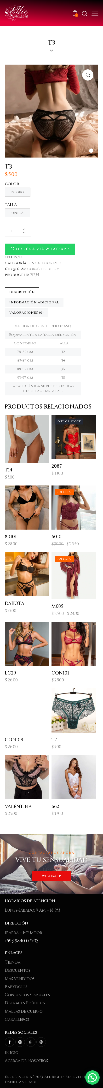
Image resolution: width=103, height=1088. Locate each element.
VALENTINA (18, 807)
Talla (11, 204)
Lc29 (10, 673)
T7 (54, 740)
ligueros (50, 268)
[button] (91, 150)
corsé (33, 268)
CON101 (60, 673)
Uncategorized (45, 263)
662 (55, 807)
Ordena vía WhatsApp (42, 249)
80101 (11, 537)
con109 (14, 740)
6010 (57, 537)
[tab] (22, 291)
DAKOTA (14, 604)
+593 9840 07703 (21, 941)
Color (12, 184)
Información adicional (34, 302)
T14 (8, 470)
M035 (57, 606)
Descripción (22, 292)
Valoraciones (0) (26, 313)
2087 (57, 466)
